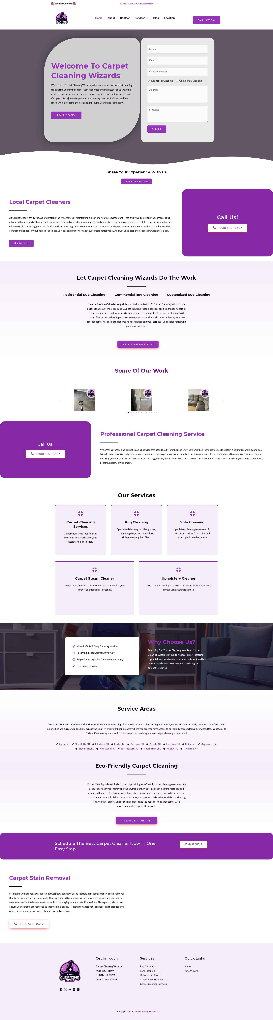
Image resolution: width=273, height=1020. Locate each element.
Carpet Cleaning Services (153, 983)
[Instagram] (74, 989)
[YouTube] (70, 989)
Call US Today (206, 20)
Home (98, 18)
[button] (59, 400)
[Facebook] (61, 989)
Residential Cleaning (162, 80)
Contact (125, 18)
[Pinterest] (78, 989)
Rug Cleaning (147, 966)
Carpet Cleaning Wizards (145, 1011)
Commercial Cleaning (190, 80)
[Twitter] (65, 989)
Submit (156, 129)
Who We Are (191, 970)
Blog (156, 18)
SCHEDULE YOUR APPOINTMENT (137, 3)
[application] (146, 18)
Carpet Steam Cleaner (152, 979)
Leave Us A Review (136, 181)
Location (169, 18)
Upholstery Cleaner (150, 975)
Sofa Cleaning (147, 970)
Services (140, 18)
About (111, 18)
